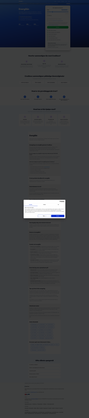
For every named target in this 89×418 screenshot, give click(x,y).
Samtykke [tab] (30, 204)
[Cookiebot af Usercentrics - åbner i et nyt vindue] (60, 201)
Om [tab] (58, 204)
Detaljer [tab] (44, 204)
